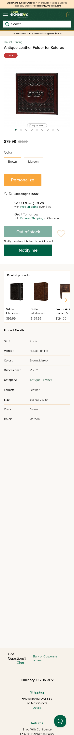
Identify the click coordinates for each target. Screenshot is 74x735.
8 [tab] (53, 131)
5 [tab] (37, 131)
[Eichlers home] (19, 14)
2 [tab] (21, 131)
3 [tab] (26, 131)
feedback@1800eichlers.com (47, 6)
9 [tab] (58, 131)
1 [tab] (15, 131)
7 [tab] (48, 131)
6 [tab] (42, 131)
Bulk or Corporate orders (45, 658)
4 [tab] (32, 131)
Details (37, 707)
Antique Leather (41, 380)
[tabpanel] (37, 94)
